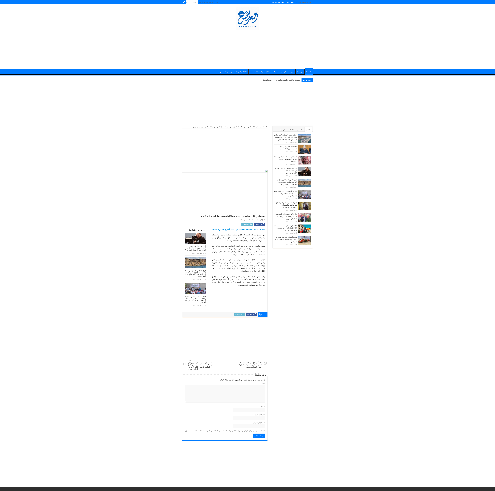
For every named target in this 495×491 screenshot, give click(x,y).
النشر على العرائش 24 (277, 2)
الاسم (262, 406)
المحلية (308, 72)
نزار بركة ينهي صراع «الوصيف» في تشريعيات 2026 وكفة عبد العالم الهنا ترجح (286, 216)
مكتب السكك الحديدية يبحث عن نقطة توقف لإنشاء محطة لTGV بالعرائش (286, 239)
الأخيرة (308, 130)
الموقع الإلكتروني (259, 423)
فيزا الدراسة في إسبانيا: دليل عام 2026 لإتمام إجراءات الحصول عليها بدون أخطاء (285, 228)
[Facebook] (215, 2)
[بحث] (184, 2)
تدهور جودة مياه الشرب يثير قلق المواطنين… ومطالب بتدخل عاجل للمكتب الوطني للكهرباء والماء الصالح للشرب (200, 365)
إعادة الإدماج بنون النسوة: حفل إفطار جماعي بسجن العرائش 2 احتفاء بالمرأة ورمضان (250, 364)
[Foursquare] (202, 2)
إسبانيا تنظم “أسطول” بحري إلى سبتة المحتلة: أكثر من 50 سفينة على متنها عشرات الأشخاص (285, 137)
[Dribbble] (207, 2)
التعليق (262, 383)
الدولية (275, 72)
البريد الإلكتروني (258, 414)
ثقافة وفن (254, 72)
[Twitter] (212, 2)
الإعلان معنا (290, 2)
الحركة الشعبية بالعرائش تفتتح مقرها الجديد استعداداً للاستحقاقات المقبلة (286, 205)
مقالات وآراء (265, 72)
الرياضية (300, 72)
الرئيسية (263, 127)
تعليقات (291, 130)
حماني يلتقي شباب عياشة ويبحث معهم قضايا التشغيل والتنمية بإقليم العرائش (195, 299)
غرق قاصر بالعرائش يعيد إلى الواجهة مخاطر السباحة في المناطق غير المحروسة (195, 273)
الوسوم (282, 130)
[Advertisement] (247, 48)
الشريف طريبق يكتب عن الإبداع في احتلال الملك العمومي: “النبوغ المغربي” (195, 248)
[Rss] (217, 2)
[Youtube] (205, 2)
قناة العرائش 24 (241, 72)
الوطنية (283, 72)
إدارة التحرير (259, 220)
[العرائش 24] (247, 18)
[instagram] (200, 2)
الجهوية (291, 72)
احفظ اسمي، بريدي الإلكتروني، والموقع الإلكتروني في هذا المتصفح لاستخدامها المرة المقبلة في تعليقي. (229, 431)
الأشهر (300, 130)
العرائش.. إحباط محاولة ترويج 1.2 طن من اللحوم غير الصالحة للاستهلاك (275, 80)
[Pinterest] (210, 2)
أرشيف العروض (226, 72)
